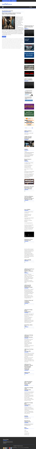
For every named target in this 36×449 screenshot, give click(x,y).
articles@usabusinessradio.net (29, 152)
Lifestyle (4, 38)
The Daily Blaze (27, 404)
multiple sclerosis (21, 42)
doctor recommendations (15, 38)
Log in (25, 430)
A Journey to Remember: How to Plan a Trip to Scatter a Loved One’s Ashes (29, 360)
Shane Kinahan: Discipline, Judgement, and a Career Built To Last (28, 281)
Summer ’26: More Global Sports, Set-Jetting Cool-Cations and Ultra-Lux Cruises (29, 399)
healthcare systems (14, 40)
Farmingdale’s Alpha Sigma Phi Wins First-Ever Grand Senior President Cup (29, 315)
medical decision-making (5, 42)
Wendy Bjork (9, 15)
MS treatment (17, 42)
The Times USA (27, 351)
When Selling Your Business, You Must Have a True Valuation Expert (28, 340)
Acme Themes (26, 447)
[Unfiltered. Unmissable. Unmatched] (3, 7)
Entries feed (26, 431)
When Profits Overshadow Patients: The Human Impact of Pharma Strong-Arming (11, 14)
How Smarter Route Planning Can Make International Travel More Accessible (28, 396)
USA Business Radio (28, 287)
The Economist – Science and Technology (27, 368)
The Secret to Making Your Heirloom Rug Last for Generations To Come (28, 166)
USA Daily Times (27, 389)
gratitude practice (21, 39)
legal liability (8, 41)
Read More (4, 36)
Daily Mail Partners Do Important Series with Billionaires (27, 215)
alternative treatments (9, 38)
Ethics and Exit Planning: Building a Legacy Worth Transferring (28, 343)
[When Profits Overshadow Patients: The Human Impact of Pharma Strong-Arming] (8, 16)
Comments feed (26, 433)
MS (14, 42)
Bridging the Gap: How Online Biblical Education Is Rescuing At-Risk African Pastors (28, 321)
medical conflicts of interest (18, 41)
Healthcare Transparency (20, 40)
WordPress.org (26, 434)
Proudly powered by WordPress (12, 447)
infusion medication (4, 41)
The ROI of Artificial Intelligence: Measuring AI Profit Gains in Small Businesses (29, 393)
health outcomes (4, 40)
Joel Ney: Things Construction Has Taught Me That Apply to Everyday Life (28, 278)
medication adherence (11, 42)
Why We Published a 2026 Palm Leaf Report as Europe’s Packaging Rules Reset (28, 296)
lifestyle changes (12, 41)
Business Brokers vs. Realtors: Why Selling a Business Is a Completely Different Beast (28, 290)
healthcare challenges (9, 40)
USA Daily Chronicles (28, 337)
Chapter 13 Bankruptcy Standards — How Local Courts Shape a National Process (29, 275)
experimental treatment (16, 39)
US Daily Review (27, 311)
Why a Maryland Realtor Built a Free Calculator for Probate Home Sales (29, 293)
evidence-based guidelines (9, 39)
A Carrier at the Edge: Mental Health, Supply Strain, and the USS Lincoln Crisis (28, 412)
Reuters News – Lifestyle (27, 384)
